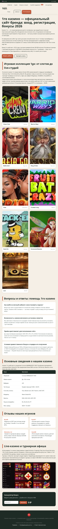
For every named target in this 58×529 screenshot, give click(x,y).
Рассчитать (23, 502)
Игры (8, 11)
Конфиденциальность (26, 525)
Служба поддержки (36, 5)
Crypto (15, 5)
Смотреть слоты (21, 56)
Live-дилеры (48, 5)
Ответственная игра (40, 525)
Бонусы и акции (24, 5)
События (9, 5)
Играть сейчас (7, 56)
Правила (14, 525)
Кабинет (17, 11)
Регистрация (26, 11)
